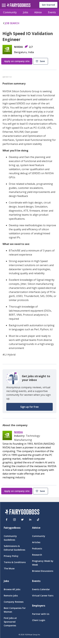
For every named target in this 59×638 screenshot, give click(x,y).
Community (10, 12)
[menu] (4, 3)
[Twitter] (22, 519)
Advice (38, 12)
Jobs (25, 12)
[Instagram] (14, 519)
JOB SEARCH (12, 23)
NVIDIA (18, 432)
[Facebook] (6, 519)
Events (52, 12)
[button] (41, 61)
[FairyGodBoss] (22, 512)
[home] (19, 6)
